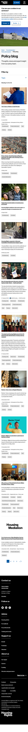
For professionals (10, 50)
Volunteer (3, 649)
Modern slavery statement (7, 685)
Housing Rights (4, 2)
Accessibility (13, 690)
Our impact (4, 659)
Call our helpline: (5, 586)
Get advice (3, 596)
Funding (3, 667)
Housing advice (5, 620)
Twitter (2, 607)
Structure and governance (8, 671)
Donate (3, 641)
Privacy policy (13, 682)
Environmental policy (6, 696)
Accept (5, 23)
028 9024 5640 (4, 588)
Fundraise (4, 645)
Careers (3, 663)
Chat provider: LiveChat (6, 693)
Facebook (10, 607)
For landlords (4, 623)
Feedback (3, 682)
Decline (15, 23)
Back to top (20, 675)
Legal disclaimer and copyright (8, 688)
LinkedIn (6, 607)
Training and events (6, 631)
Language (3, 690)
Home (2, 50)
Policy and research (6, 51)
